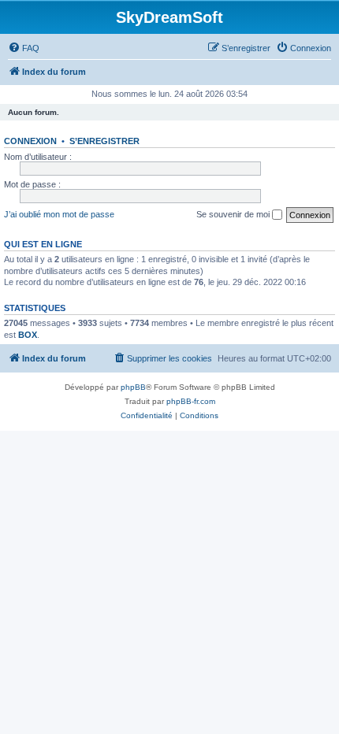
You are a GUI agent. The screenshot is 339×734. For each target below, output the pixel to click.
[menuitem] (23, 48)
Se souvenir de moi (234, 214)
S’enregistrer (104, 141)
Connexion (30, 141)
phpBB (133, 387)
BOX (27, 334)
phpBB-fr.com (190, 401)
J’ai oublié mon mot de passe (59, 214)
